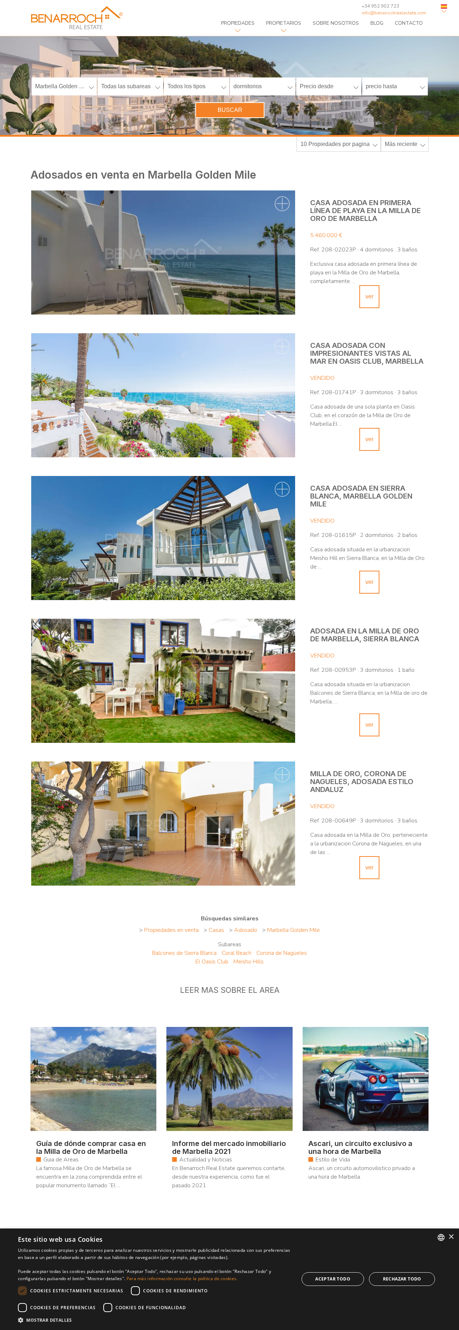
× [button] (451, 1237)
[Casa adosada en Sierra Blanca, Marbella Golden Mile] (163, 538)
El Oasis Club (211, 962)
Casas (216, 930)
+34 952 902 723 (380, 6)
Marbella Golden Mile (293, 930)
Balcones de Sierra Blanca (184, 953)
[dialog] (229, 1279)
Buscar (230, 110)
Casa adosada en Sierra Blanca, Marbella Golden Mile (361, 496)
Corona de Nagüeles (281, 953)
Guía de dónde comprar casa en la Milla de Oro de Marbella (91, 1147)
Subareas (229, 944)
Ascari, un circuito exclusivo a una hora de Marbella (360, 1147)
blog (376, 23)
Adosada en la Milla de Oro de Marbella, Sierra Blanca (364, 635)
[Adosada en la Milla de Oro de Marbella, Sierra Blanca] (163, 681)
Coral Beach (236, 953)
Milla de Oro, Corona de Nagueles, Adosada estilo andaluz (361, 781)
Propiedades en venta (171, 930)
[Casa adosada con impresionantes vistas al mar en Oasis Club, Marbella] (163, 395)
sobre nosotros (336, 23)
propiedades (238, 23)
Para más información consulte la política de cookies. (182, 1278)
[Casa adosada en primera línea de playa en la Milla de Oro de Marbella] (163, 252)
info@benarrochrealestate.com (394, 13)
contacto (409, 23)
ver (369, 296)
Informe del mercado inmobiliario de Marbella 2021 (229, 1147)
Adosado (245, 930)
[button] (154, 1320)
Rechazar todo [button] (402, 1279)
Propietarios (283, 23)
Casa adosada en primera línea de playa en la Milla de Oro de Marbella (365, 210)
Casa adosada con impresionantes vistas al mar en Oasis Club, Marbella (366, 353)
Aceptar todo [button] (332, 1279)
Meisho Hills (248, 962)
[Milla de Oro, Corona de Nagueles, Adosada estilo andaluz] (163, 823)
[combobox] (441, 1237)
